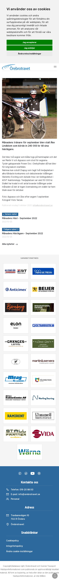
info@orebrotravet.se (43, 205)
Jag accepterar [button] (29, 42)
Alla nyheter (8, 244)
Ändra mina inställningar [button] (29, 53)
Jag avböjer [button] (29, 48)
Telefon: (21, 490)
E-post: (25, 494)
